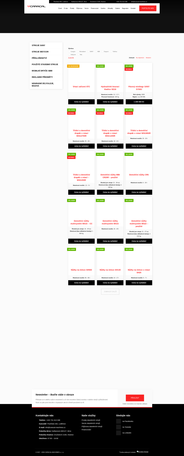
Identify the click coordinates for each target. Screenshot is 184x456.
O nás (66, 8)
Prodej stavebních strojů (91, 420)
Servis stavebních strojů (91, 423)
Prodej (72, 8)
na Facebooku (151, 1)
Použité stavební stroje (45, 64)
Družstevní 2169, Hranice (98, 1)
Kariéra (103, 8)
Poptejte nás (148, 8)
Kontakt (133, 8)
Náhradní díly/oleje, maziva (43, 84)
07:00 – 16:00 (48, 438)
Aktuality (110, 8)
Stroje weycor (40, 52)
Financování (95, 8)
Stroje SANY (38, 45)
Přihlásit (135, 398)
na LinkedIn (157, 1)
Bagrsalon (125, 8)
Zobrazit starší (92, 377)
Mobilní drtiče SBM (42, 71)
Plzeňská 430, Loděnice (61, 1)
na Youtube (154, 1)
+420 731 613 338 (121, 1)
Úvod (60, 8)
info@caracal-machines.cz (139, 1)
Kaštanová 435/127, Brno (79, 1)
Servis (87, 8)
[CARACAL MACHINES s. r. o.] (37, 8)
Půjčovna (79, 8)
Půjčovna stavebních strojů (92, 426)
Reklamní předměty (42, 77)
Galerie (117, 8)
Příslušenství (39, 58)
